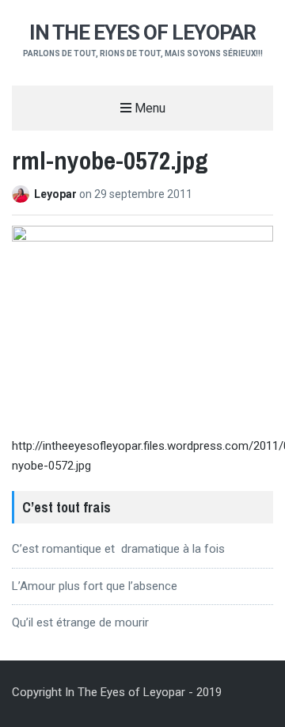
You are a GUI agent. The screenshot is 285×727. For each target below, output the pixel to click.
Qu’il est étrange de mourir (80, 622)
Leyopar (56, 194)
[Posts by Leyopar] (23, 194)
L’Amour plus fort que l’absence (94, 586)
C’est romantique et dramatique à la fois (118, 549)
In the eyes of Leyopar (142, 32)
